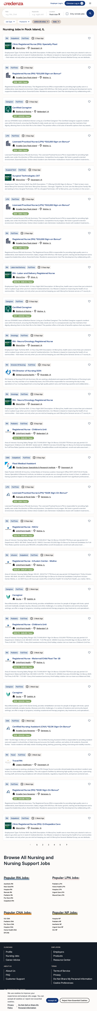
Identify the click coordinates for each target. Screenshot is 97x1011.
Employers (58, 951)
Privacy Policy (11, 1006)
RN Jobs (22, 878)
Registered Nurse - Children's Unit (29, 429)
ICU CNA (7, 918)
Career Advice (13, 959)
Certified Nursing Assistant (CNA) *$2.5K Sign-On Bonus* (41, 726)
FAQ (8, 974)
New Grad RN (8, 886)
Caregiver (17, 595)
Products (57, 955)
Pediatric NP (56, 921)
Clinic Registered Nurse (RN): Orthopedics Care (36, 824)
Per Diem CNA (9, 924)
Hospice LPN (57, 889)
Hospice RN (8, 889)
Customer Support (15, 978)
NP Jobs (71, 912)
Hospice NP (56, 918)
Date (56, 21)
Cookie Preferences (63, 982)
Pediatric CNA (9, 921)
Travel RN (17, 760)
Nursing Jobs (12, 955)
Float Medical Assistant (24, 463)
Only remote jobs (77, 14)
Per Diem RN (8, 898)
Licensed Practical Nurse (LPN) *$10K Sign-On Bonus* (40, 492)
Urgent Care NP (57, 927)
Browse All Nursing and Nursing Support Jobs (29, 860)
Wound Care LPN (58, 895)
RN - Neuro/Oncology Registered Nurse (32, 341)
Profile (9, 951)
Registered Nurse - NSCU (25, 527)
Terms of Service (61, 970)
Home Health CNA (10, 930)
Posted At (25, 21)
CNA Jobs (23, 912)
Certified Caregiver (22, 107)
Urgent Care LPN (58, 892)
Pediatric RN (8, 895)
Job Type (10, 21)
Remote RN (8, 892)
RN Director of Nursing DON (26, 370)
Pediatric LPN (57, 884)
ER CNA (6, 933)
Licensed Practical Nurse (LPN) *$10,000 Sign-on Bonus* (41, 141)
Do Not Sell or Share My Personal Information (28, 1006)
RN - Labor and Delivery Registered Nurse (33, 273)
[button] (48, 47)
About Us (10, 970)
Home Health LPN (58, 886)
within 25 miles (41, 21)
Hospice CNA (8, 927)
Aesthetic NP (57, 924)
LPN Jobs (71, 878)
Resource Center (62, 959)
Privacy (57, 974)
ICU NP (54, 930)
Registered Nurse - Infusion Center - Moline (34, 561)
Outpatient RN (9, 901)
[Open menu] (90, 3)
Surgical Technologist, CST (26, 175)
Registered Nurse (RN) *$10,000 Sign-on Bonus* (36, 73)
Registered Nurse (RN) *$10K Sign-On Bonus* (35, 790)
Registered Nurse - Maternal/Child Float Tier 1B (36, 658)
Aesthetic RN (8, 884)
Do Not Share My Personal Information (72, 978)
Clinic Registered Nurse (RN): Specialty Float (34, 44)
